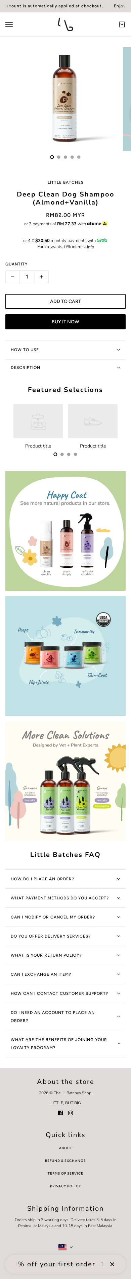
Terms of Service (65, 1173)
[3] (72, 157)
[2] (65, 157)
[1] (59, 157)
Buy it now (65, 322)
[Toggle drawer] (9, 24)
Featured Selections (65, 389)
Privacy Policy (65, 1186)
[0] (52, 157)
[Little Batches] (65, 24)
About (65, 1148)
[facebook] (60, 1112)
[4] (79, 157)
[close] (112, 1264)
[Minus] (12, 276)
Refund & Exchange (65, 1160)
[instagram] (71, 1112)
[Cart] (122, 24)
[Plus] (42, 276)
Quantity (16, 264)
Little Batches (66, 182)
